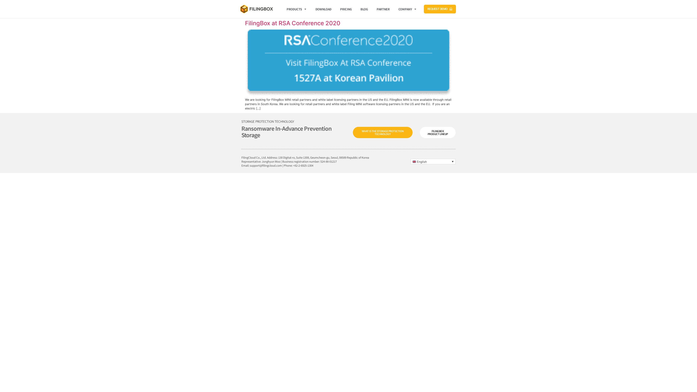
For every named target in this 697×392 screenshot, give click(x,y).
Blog (364, 9)
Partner (383, 9)
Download (323, 9)
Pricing (346, 9)
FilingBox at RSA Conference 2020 (292, 23)
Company (405, 9)
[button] (433, 161)
